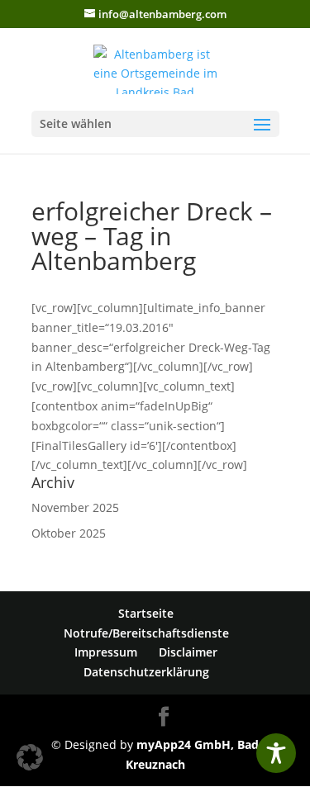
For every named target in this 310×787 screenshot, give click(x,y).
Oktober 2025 (68, 533)
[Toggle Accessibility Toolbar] (276, 753)
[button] (30, 757)
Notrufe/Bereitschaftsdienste (146, 633)
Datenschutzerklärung (146, 672)
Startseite (146, 613)
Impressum (105, 652)
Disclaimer (188, 652)
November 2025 (75, 507)
